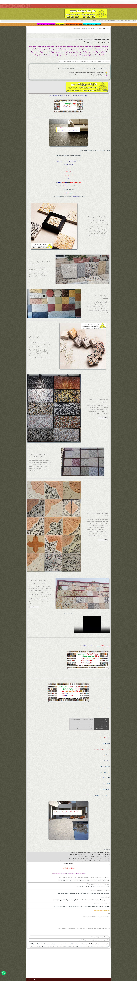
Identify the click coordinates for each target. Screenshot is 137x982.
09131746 (68, 172)
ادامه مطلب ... (102, 418)
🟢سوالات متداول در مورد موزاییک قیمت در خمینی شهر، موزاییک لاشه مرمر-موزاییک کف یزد (87, 74)
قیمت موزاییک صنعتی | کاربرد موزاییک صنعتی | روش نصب (37, 581)
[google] (29, 979)
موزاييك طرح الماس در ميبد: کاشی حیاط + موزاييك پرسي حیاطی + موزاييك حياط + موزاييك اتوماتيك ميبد (84, 861)
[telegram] (34, 979)
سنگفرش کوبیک (60, 24)
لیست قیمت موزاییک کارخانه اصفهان (92, 24)
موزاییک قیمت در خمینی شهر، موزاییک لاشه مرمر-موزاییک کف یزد (96, 916)
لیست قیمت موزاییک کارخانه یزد (74, 24)
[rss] (31, 979)
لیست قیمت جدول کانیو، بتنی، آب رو (46, 24)
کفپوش (57, 182)
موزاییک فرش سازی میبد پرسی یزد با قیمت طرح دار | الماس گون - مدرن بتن (91, 857)
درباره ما (48, 6)
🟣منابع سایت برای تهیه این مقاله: (100, 76)
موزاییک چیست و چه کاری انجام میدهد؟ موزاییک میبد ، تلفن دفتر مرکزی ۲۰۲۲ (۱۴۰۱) (89, 859)
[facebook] (26, 979)
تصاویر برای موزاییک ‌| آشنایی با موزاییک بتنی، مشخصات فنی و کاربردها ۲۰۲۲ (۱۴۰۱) (89, 855)
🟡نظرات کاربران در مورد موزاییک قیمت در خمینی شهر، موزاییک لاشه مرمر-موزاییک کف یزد (88, 72)
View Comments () (68, 863)
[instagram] (32, 979)
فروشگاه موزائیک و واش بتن (95, 6)
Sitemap (44, 6)
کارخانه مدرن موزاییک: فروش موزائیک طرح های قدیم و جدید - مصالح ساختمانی (90, 853)
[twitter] (28, 979)
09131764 (68, 168)
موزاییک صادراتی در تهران (54, 6)
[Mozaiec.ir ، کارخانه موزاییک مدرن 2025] (86, 18)
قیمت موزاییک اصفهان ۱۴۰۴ (86, 6)
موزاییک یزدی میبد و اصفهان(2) (106, 6)
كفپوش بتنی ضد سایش (63, 6)
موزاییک (71, 182)
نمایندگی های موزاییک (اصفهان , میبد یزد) (74, 6)
